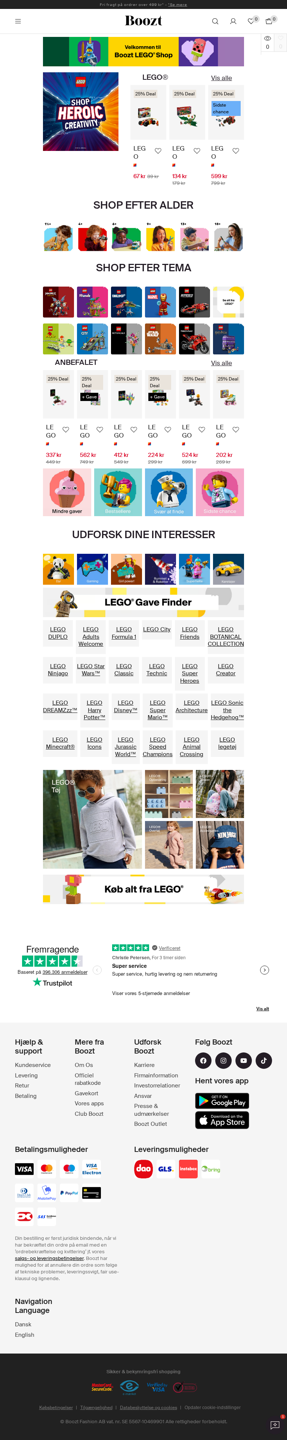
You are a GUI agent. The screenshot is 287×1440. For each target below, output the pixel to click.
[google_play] (222, 1101)
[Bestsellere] (118, 492)
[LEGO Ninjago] (58, 302)
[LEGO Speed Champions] (194, 302)
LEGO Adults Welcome (90, 637)
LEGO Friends (190, 633)
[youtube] (243, 1060)
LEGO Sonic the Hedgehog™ (227, 710)
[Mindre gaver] (67, 492)
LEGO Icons (94, 743)
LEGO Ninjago (58, 670)
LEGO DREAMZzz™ (60, 706)
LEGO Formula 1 (124, 633)
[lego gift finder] (143, 602)
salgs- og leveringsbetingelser (49, 1258)
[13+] (194, 236)
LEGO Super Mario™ (158, 710)
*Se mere (177, 4)
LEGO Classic (123, 670)
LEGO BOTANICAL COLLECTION (226, 637)
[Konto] (233, 21)
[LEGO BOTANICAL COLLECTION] (126, 338)
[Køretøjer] (228, 569)
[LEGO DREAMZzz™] (126, 302)
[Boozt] (143, 21)
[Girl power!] (126, 569)
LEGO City (156, 629)
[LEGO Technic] (194, 338)
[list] (187, 136)
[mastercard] (46, 1170)
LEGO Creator (225, 670)
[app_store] (222, 1120)
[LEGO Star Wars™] (160, 338)
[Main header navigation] (18, 21)
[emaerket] (130, 1387)
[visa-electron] (91, 1170)
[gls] (166, 1170)
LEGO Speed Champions (158, 747)
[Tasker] (220, 794)
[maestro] (69, 1170)
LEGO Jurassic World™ (125, 747)
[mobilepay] (46, 1194)
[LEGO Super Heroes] (160, 302)
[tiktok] (264, 1060)
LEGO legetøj (227, 743)
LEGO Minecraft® (60, 743)
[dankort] (24, 1217)
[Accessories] (220, 845)
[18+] (228, 236)
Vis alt (262, 1009)
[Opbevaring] (169, 794)
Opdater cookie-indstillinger (213, 1407)
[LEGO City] (92, 338)
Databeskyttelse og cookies (148, 1408)
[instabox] (188, 1170)
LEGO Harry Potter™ (94, 710)
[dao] (143, 1170)
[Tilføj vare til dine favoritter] (158, 151)
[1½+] (58, 236)
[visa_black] (24, 1170)
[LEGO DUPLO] (58, 338)
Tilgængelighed (96, 1408)
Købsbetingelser (56, 1408)
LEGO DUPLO (58, 633)
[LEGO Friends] (92, 302)
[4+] (92, 236)
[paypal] (69, 1194)
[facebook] (203, 1060)
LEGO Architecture (192, 706)
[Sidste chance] (220, 492)
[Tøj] (92, 819)
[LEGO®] (143, 51)
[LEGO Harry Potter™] (228, 338)
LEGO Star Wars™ (91, 670)
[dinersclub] (24, 1194)
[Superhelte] (80, 111)
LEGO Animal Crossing (191, 747)
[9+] (160, 236)
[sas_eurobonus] (46, 1217)
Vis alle (221, 78)
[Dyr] (58, 569)
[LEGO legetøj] (228, 302)
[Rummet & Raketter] (160, 569)
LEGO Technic (156, 670)
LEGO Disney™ (126, 706)
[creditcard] (91, 1194)
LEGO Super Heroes (189, 674)
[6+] (126, 236)
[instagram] (223, 1060)
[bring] (210, 1170)
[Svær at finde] (169, 492)
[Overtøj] (169, 845)
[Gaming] (92, 569)
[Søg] (215, 21)
